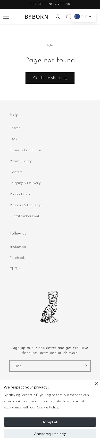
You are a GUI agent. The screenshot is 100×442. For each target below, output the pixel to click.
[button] (6, 16)
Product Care (20, 194)
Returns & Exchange (26, 205)
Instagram (18, 246)
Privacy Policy (21, 161)
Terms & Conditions (26, 150)
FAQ (13, 139)
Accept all (50, 422)
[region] (50, 4)
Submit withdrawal (24, 216)
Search (15, 128)
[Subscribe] (85, 366)
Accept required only (50, 434)
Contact (16, 172)
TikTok (15, 268)
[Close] (96, 383)
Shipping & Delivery (25, 183)
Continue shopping (50, 77)
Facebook (17, 257)
